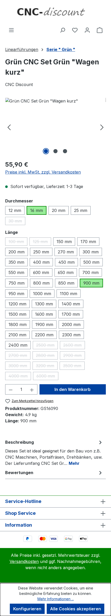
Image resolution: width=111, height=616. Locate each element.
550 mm (16, 272)
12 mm (15, 210)
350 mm (16, 262)
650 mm (66, 272)
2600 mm (74, 346)
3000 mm (19, 366)
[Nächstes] (102, 126)
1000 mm (42, 293)
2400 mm (18, 345)
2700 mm (19, 356)
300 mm (91, 251)
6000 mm (47, 376)
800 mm (41, 283)
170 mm (88, 241)
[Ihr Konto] (87, 30)
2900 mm (74, 356)
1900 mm (44, 324)
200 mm (17, 251)
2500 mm (47, 346)
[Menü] (11, 30)
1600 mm (44, 314)
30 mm (17, 221)
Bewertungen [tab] (19, 472)
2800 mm (47, 356)
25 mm (80, 210)
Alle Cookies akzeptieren (75, 608)
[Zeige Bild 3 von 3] (65, 151)
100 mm (18, 242)
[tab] (54, 452)
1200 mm (17, 303)
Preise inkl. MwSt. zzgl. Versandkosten (43, 172)
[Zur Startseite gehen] (55, 13)
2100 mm (17, 334)
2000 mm (71, 324)
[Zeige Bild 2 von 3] (55, 151)
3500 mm (74, 366)
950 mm (16, 293)
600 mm (41, 272)
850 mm (66, 283)
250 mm (41, 251)
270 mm (66, 251)
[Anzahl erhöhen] (32, 389)
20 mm (58, 210)
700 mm (90, 272)
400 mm (41, 262)
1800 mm (18, 324)
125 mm (42, 242)
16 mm (36, 210)
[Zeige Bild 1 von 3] (46, 151)
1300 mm (44, 303)
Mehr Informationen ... (55, 599)
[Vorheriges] (9, 126)
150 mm (64, 241)
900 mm (91, 283)
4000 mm (20, 376)
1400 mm (71, 303)
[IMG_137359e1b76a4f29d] (55, 127)
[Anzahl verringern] (10, 389)
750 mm (17, 283)
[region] (55, 127)
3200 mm (47, 366)
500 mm (91, 262)
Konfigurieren (27, 608)
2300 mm (71, 334)
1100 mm (68, 293)
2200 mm (44, 334)
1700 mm (71, 314)
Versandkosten (24, 561)
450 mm (66, 262)
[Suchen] (62, 30)
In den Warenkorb (72, 389)
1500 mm (17, 314)
